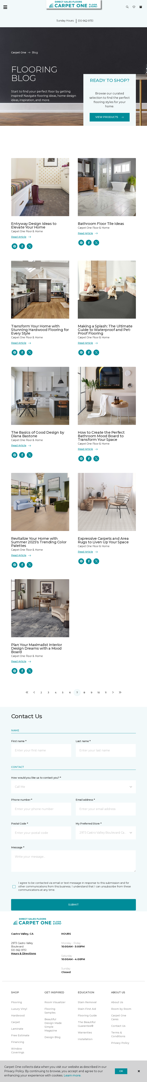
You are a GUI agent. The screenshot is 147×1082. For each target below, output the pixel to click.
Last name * (83, 741)
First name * (18, 741)
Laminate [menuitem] (17, 1028)
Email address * (85, 800)
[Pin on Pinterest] (14, 246)
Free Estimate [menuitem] (20, 1035)
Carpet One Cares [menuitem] (118, 1017)
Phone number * (21, 800)
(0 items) (140, 7)
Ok (121, 1071)
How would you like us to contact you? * (36, 777)
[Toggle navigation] (5, 7)
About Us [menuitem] (117, 1002)
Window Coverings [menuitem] (17, 1050)
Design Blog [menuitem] (52, 1037)
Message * (17, 847)
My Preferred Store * (88, 823)
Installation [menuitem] (85, 1039)
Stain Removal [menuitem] (87, 1002)
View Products (106, 117)
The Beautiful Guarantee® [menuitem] (86, 1024)
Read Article (18, 237)
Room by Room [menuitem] (121, 1008)
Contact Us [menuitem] (118, 1026)
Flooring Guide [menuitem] (87, 1015)
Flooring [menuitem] (16, 1002)
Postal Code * (19, 823)
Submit (73, 904)
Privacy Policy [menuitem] (120, 1043)
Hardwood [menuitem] (18, 1015)
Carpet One (18, 52)
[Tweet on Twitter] (29, 246)
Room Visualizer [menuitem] (54, 1002)
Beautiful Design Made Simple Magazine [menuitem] (53, 1025)
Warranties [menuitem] (85, 1032)
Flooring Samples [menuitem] (50, 1010)
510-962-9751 (85, 20)
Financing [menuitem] (17, 1042)
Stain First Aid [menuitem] (87, 1008)
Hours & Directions (23, 953)
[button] (127, 7)
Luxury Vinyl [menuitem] (19, 1008)
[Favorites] (134, 7)
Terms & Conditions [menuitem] (118, 1034)
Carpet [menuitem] (15, 1022)
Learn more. (72, 1075)
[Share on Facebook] (22, 246)
